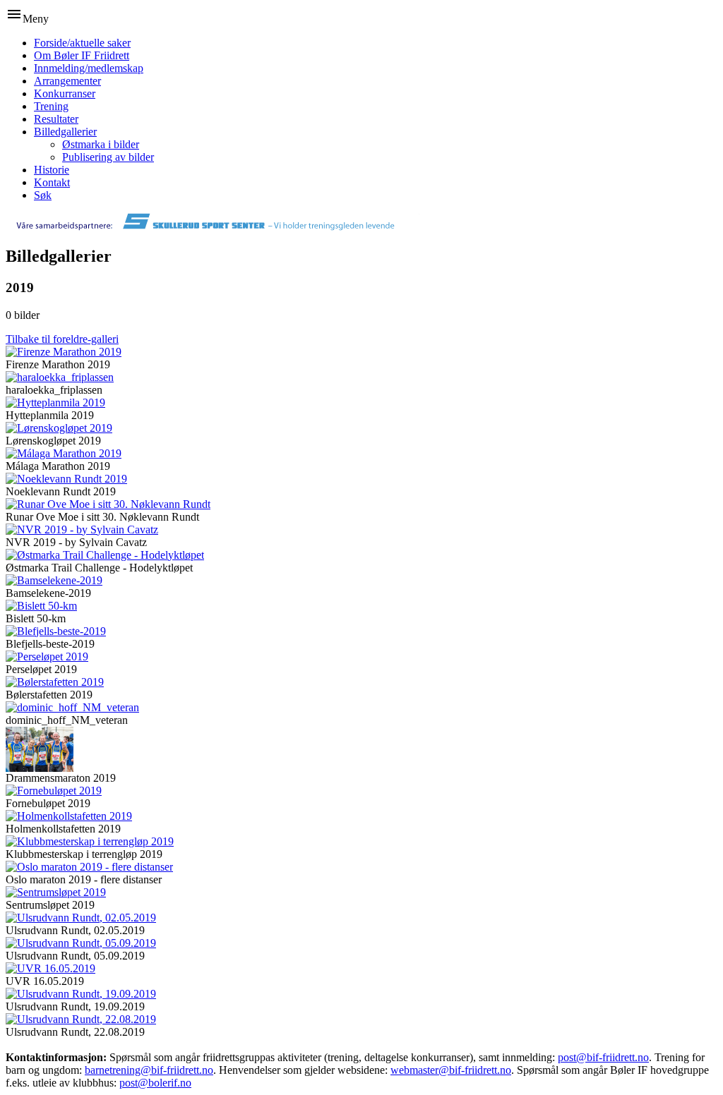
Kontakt (52, 182)
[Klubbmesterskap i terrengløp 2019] (90, 841)
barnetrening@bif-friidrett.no (149, 1070)
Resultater (56, 119)
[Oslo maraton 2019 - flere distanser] (89, 867)
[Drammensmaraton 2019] (39, 768)
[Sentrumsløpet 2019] (56, 892)
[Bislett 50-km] (41, 606)
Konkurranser (64, 93)
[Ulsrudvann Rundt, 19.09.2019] (81, 994)
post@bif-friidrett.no (603, 1057)
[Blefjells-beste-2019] (56, 631)
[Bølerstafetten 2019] (55, 682)
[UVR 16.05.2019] (50, 968)
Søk (43, 195)
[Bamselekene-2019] (54, 580)
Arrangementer (67, 81)
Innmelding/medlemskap (88, 68)
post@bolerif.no (155, 1083)
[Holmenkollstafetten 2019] (69, 816)
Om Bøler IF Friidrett (81, 55)
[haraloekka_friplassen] (60, 377)
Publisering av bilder (108, 157)
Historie (51, 170)
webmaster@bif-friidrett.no (450, 1070)
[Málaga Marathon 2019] (63, 453)
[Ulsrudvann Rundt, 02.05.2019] (81, 918)
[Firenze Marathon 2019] (63, 352)
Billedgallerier (65, 132)
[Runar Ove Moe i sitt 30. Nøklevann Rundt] (108, 504)
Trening (51, 106)
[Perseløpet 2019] (47, 657)
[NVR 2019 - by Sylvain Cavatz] (82, 530)
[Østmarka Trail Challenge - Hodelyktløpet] (105, 555)
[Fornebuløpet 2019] (54, 791)
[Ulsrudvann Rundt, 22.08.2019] (81, 1019)
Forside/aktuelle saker (82, 43)
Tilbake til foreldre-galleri (62, 339)
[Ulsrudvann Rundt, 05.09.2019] (81, 943)
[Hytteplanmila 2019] (55, 403)
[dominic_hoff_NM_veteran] (72, 707)
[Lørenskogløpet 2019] (59, 428)
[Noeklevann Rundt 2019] (66, 479)
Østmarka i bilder (100, 144)
